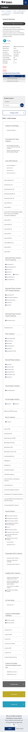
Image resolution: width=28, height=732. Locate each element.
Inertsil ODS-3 (7, 220)
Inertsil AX (9, 404)
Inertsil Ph (9, 305)
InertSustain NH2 (10, 346)
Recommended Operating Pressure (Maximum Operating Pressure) (13, 147)
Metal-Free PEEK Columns (10, 411)
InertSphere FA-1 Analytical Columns (13, 494)
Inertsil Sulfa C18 (8, 485)
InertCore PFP (10, 170)
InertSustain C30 (8, 327)
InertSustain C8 (10, 264)
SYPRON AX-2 (7, 465)
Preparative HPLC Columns (12, 558)
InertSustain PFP (10, 295)
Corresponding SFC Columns (11, 505)
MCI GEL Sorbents (10, 620)
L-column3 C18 (8, 630)
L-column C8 (7, 639)
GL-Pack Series (10, 604)
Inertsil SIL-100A (10, 367)
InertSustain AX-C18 (9, 198)
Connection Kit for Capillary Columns (13, 587)
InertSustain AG (8, 433)
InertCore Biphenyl (11, 165)
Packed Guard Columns (12, 529)
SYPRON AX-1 (7, 461)
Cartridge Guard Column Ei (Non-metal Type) (12, 523)
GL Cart (8, 527)
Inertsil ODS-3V (8, 224)
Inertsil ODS (7, 251)
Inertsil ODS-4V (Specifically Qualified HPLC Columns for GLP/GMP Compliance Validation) (13, 213)
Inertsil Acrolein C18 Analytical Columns (11, 479)
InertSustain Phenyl (11, 300)
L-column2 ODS (8, 634)
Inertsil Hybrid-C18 (9, 180)
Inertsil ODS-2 (7, 247)
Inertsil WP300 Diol (11, 390)
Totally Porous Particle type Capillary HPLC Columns (13, 578)
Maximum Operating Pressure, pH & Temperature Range (13, 151)
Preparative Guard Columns (13, 532)
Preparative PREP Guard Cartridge (12, 535)
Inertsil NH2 (9, 348)
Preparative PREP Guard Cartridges (12, 561)
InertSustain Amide (11, 338)
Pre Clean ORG (10, 542)
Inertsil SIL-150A (10, 369)
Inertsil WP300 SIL (10, 372)
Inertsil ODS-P (7, 233)
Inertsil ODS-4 (7, 207)
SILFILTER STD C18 (10, 544)
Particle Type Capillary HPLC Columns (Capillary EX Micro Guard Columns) (13, 583)
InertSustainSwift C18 (9, 194)
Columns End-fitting (11, 130)
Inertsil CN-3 (9, 377)
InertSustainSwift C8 (11, 267)
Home (2, 11)
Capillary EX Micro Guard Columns (12, 538)
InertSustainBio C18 (9, 456)
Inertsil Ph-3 (9, 302)
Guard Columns (7, 13)
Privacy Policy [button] (20, 728)
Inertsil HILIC (9, 343)
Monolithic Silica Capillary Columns (12, 590)
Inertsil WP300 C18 (8, 242)
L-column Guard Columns (10, 657)
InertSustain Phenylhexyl (12, 297)
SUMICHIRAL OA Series (12, 672)
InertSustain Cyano (11, 320)
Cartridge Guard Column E (12, 518)
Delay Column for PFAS (10, 438)
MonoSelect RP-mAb (9, 442)
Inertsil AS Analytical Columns (11, 490)
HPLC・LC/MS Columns (19, 11)
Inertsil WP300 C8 (10, 277)
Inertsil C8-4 (9, 269)
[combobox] (14, 105)
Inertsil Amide (10, 341)
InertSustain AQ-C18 (9, 189)
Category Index (14, 113)
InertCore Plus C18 (11, 173)
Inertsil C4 (17, 274)
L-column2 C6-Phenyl (9, 643)
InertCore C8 (9, 168)
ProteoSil (9, 422)
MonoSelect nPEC (8, 447)
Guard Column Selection (12, 516)
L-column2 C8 (7, 652)
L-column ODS (7, 648)
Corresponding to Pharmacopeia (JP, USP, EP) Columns (13, 499)
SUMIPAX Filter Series (11, 674)
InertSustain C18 (8, 184)
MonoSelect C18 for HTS (10, 451)
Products (9, 11)
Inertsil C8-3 (9, 272)
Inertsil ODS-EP (8, 238)
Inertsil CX (17, 404)
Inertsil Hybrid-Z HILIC (11, 351)
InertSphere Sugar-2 (9, 474)
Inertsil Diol (9, 364)
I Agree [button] (10, 728)
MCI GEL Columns (10, 622)
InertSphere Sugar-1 (9, 470)
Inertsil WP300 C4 (10, 279)
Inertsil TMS (7, 429)
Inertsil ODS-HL (8, 203)
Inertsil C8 (9, 274)
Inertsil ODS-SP (8, 229)
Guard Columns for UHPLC (12, 521)
